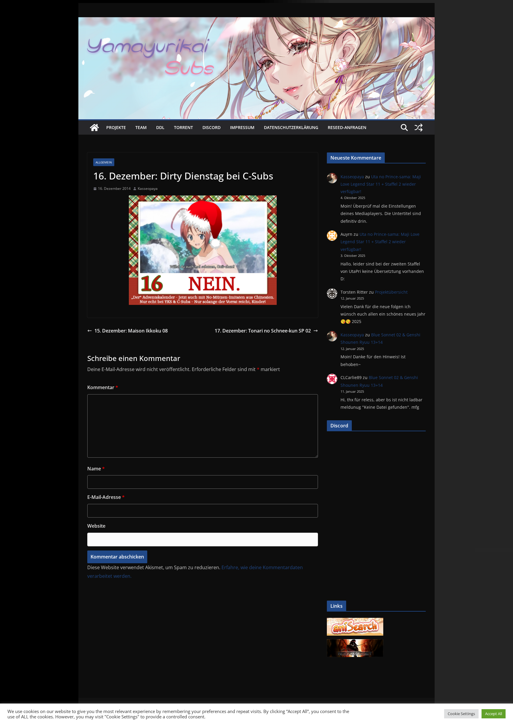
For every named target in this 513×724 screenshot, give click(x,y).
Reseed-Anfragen (347, 127)
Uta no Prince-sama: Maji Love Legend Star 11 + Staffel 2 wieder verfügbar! (381, 184)
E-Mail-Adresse (106, 497)
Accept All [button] (493, 713)
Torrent (183, 127)
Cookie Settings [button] (461, 713)
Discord (211, 127)
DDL (160, 127)
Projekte (116, 127)
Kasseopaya (148, 188)
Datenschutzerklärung (291, 127)
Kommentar (102, 387)
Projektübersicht (391, 292)
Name (96, 468)
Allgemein (104, 162)
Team (141, 127)
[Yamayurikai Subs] (94, 127)
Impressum (242, 127)
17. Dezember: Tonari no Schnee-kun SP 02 (263, 330)
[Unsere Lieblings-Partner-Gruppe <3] (355, 642)
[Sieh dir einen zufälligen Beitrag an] (418, 127)
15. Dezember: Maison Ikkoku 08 (131, 330)
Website (96, 526)
